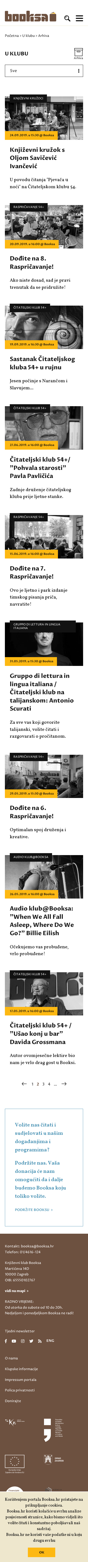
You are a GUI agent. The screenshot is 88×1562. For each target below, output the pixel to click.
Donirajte (13, 1401)
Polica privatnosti (20, 1390)
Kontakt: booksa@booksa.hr (29, 1246)
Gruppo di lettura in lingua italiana (36, 626)
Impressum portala (20, 1379)
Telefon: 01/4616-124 (23, 1252)
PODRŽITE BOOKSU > (34, 1210)
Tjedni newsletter (20, 1331)
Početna (12, 35)
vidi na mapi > (17, 1291)
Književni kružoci (28, 98)
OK (41, 1552)
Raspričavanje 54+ (28, 207)
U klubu (28, 35)
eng (50, 1341)
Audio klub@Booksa (30, 857)
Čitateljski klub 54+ (29, 308)
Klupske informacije (21, 1369)
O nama (11, 1358)
